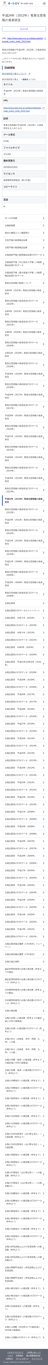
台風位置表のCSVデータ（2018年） (21, 687)
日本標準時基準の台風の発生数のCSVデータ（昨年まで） (23, 1001)
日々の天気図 (11, 218)
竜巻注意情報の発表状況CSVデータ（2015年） (21, 448)
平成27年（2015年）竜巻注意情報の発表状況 (23, 438)
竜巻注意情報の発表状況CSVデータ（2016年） (21, 427)
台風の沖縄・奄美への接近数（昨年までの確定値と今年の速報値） (23, 1061)
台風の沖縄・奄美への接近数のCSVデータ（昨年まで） (23, 1071)
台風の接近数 (11, 1011)
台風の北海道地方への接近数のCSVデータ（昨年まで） (23, 1318)
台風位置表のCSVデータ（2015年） (21, 731)
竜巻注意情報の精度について (18, 283)
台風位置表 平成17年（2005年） (20, 870)
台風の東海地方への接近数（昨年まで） (23, 1211)
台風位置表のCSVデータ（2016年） (21, 716)
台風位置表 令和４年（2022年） (20, 618)
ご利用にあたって (33, 1352)
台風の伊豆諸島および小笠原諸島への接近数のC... (23, 1258)
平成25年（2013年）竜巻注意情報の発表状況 (23, 479)
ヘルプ (10, 1355)
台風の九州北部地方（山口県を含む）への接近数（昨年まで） (23, 1135)
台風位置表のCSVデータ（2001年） (21, 936)
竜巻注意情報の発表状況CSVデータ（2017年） (21, 406)
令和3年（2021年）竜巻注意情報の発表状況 (23, 312)
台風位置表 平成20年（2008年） (20, 826)
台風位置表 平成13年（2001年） (20, 929)
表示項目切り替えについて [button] (14, 74)
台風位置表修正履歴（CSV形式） (20, 954)
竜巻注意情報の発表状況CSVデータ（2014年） (21, 469)
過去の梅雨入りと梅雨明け (17, 233)
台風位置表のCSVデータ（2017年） (21, 702)
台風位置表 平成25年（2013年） (20, 753)
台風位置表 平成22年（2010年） (20, 797)
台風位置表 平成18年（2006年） (20, 856)
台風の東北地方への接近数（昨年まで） (23, 1288)
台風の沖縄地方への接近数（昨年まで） (23, 1080)
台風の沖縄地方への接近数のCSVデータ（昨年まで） (23, 1089)
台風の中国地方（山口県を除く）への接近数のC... (23, 1184)
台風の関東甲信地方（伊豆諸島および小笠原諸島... (23, 1269)
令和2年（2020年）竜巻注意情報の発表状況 (23, 333)
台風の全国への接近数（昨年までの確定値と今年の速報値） (23, 1019)
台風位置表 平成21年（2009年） (20, 812)
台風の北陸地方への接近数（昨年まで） (23, 1229)
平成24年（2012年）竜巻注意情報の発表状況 (23, 500)
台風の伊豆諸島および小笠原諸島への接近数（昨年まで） (23, 1248)
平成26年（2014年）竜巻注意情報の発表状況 (23, 458)
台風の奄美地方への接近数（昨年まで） (23, 1098)
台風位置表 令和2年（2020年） (20, 647)
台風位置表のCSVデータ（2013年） (21, 760)
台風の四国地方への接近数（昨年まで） (23, 1155)
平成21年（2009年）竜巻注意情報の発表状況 (23, 563)
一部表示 (24, 79)
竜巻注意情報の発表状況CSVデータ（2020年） (21, 344)
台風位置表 (10, 603)
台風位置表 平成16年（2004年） (20, 885)
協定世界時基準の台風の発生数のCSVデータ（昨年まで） (23, 981)
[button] (44, 3)
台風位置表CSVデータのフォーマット (22, 610)
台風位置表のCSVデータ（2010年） (21, 804)
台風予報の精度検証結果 (16, 247)
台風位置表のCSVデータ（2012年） (21, 775)
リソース (24, 29)
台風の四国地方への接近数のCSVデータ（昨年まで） (23, 1163)
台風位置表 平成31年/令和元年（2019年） (23, 663)
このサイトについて (15, 1352)
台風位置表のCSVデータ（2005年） (21, 878)
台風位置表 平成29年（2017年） (20, 694)
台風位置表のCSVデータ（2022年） (21, 625)
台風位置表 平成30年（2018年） (20, 680)
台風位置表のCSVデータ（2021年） (21, 640)
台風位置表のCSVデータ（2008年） (21, 834)
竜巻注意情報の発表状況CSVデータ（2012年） (21, 511)
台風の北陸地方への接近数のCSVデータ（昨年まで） (23, 1237)
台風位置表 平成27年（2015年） (20, 724)
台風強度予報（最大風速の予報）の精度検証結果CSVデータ (23, 274)
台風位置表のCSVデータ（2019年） (21, 672)
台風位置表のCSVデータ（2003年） (21, 907)
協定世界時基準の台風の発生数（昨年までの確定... (23, 970)
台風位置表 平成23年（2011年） (20, 782)
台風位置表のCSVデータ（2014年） (21, 746)
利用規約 (19, 1355)
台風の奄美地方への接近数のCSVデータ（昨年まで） (23, 1107)
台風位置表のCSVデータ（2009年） (21, 819)
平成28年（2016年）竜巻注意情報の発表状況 (23, 417)
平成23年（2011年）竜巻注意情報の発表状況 (23, 521)
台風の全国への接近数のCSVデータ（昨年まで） (23, 1030)
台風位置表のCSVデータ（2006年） (21, 863)
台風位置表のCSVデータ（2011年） (21, 790)
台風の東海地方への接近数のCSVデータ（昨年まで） (23, 1220)
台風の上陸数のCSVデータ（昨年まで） (23, 1337)
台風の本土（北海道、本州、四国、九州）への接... (22, 1040)
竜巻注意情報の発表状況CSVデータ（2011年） (21, 531)
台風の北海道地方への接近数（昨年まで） (22, 1307)
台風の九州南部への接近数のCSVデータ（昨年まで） (23, 1125)
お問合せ (9, 1359)
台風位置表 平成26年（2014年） (20, 738)
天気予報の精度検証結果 (16, 240)
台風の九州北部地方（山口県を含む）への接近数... (23, 1145)
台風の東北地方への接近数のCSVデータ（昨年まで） (23, 1297)
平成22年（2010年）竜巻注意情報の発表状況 (23, 542)
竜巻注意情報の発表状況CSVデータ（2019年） (21, 365)
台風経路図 (10, 225)
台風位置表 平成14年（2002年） (20, 914)
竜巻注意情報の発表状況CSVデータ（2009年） (21, 573)
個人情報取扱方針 (33, 1355)
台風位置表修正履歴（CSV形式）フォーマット (23, 945)
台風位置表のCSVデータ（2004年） (21, 892)
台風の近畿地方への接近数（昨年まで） (23, 1193)
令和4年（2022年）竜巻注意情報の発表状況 (23, 292)
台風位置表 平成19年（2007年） (20, 841)
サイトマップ (37, 1359)
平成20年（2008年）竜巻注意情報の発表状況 (23, 584)
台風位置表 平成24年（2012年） (20, 768)
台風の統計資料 (12, 962)
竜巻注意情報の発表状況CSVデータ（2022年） (21, 302)
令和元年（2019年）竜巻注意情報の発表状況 (23, 354)
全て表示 (32, 79)
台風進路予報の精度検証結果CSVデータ (23, 255)
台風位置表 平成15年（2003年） (20, 900)
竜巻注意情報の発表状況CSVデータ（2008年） (21, 594)
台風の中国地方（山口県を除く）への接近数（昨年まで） (23, 1174)
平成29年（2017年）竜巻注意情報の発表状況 (23, 396)
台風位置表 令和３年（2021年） (20, 632)
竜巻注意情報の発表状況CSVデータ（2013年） (21, 490)
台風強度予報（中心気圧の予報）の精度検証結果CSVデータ (23, 263)
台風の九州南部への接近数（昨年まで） (23, 1116)
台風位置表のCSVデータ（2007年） (21, 848)
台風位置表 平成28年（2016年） (20, 709)
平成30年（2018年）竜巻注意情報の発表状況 (23, 375)
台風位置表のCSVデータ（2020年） (21, 654)
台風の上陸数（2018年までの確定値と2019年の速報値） (22, 1328)
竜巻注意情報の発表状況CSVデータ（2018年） (21, 385)
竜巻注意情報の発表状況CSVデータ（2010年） (21, 552)
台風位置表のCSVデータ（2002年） (21, 922)
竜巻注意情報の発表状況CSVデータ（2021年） (21, 323)
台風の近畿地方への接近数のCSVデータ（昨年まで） (23, 1202)
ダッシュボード (22, 1359)
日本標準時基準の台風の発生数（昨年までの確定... (23, 991)
